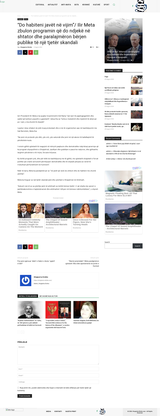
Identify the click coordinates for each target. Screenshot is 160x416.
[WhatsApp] (36, 52)
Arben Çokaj (110, 159)
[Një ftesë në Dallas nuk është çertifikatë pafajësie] (137, 91)
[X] (25, 52)
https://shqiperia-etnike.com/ (43, 280)
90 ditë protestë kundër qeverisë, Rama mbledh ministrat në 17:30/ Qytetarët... (116, 114)
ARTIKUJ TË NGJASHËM (28, 296)
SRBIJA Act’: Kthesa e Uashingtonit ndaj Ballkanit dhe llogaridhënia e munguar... (117, 101)
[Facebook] (132, 6)
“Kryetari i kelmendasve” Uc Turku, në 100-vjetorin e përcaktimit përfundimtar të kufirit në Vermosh (29, 323)
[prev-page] (18, 332)
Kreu (18, 16)
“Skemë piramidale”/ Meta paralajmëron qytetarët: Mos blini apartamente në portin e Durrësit (82, 263)
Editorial (111, 48)
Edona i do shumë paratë (126, 159)
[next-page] (22, 332)
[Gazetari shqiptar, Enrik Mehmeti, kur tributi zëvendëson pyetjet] (86, 310)
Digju (106, 76)
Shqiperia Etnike (26, 47)
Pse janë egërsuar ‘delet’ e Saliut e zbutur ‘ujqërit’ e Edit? (36, 262)
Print (26, 19)
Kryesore (26, 16)
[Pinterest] (30, 52)
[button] (114, 4)
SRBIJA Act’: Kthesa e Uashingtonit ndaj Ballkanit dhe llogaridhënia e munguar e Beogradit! (123, 54)
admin (108, 143)
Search (107, 242)
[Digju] (137, 79)
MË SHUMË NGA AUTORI (48, 296)
